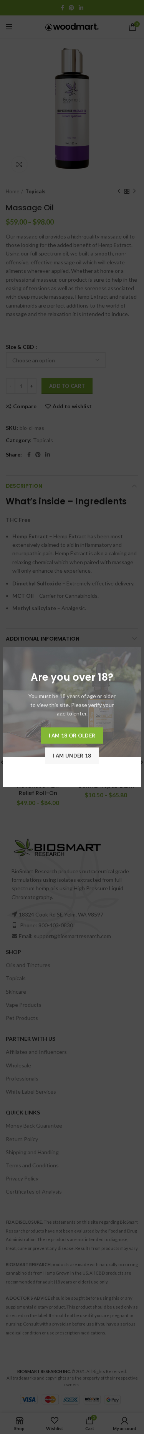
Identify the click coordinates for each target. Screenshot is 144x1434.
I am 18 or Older (72, 735)
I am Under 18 (72, 756)
